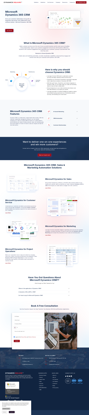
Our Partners (55, 381)
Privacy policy (55, 387)
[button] (15, 327)
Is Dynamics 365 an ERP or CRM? (27, 292)
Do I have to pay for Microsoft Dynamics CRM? (31, 295)
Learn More (48, 188)
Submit (16, 341)
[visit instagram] (69, 376)
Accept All (12, 412)
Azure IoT (41, 385)
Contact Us (72, 2)
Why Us (54, 377)
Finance (41, 377)
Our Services (55, 379)
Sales (40, 381)
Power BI (41, 383)
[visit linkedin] (71, 376)
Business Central (42, 375)
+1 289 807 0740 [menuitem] (81, 2)
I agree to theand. (25, 337)
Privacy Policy (24, 337)
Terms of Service (32, 337)
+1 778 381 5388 (52, 361)
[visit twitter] (65, 376)
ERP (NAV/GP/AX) (43, 387)
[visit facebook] (67, 376)
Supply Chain (42, 379)
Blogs (54, 385)
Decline (4, 412)
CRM (40, 389)
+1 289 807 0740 (25, 361)
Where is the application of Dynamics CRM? (30, 288)
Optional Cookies (6, 408)
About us (54, 375)
